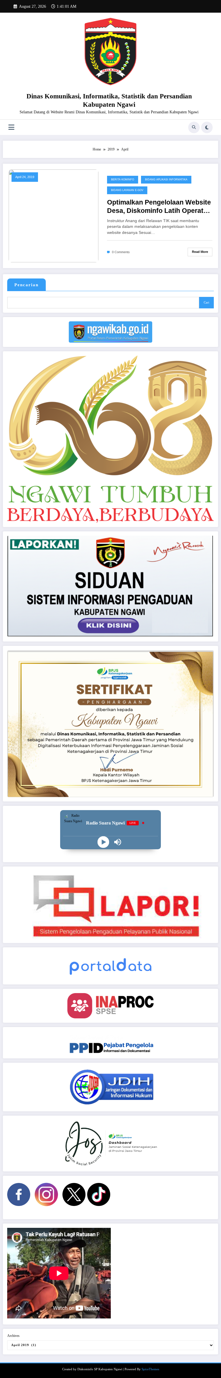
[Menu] (11, 127)
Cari (206, 302)
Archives (13, 1336)
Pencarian (26, 285)
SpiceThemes (150, 1369)
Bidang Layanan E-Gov (127, 190)
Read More (200, 251)
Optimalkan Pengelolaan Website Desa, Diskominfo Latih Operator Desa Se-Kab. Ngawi (159, 207)
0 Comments (121, 252)
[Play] (103, 842)
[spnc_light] (207, 127)
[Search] (194, 127)
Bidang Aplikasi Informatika (166, 179)
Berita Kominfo (122, 179)
